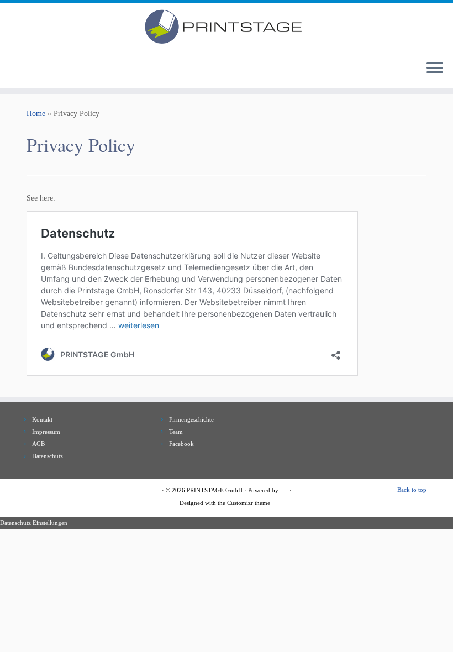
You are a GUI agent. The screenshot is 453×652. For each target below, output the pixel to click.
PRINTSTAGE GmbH (215, 490)
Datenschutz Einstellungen (33, 522)
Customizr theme (248, 502)
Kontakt (42, 419)
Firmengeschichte (191, 419)
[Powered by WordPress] (284, 488)
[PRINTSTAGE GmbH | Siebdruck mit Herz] (226, 27)
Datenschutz (47, 456)
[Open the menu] (434, 68)
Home (36, 113)
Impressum (46, 431)
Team (176, 431)
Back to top (411, 489)
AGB (38, 443)
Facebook (181, 443)
